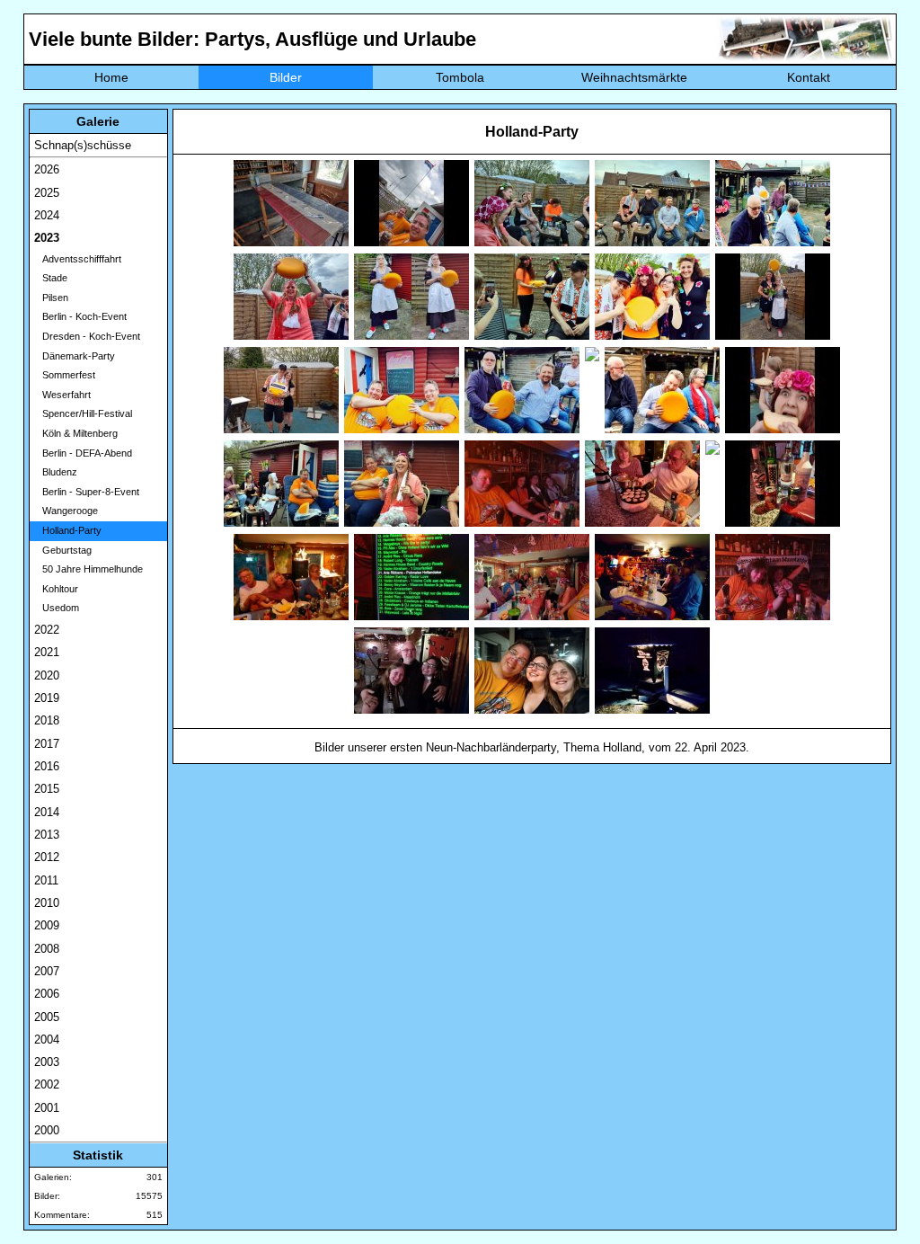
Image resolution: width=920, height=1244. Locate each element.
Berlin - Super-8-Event (86, 491)
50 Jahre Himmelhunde (88, 569)
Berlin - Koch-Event (80, 316)
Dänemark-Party (74, 356)
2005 (46, 1017)
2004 (46, 1039)
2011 (46, 880)
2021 (46, 652)
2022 (46, 629)
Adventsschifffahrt (77, 258)
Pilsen (51, 297)
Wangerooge (66, 510)
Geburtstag (63, 550)
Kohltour (56, 588)
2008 (46, 948)
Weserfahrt (62, 394)
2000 (46, 1130)
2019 (46, 698)
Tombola (460, 77)
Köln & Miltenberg (76, 433)
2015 (46, 788)
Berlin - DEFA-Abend (83, 453)
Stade (50, 277)
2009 (46, 925)
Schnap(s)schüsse (82, 145)
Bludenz (55, 471)
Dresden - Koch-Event (87, 336)
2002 (46, 1084)
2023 (46, 237)
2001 (46, 1108)
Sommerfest (64, 374)
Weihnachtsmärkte (634, 77)
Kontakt (808, 77)
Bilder (286, 77)
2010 (46, 903)
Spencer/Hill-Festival (83, 413)
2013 (46, 834)
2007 (46, 971)
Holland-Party (68, 530)
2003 (46, 1062)
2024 (46, 215)
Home (111, 77)
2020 (46, 675)
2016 (46, 766)
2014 (46, 812)
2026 (46, 169)
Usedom (56, 607)
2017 (46, 744)
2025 (46, 193)
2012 (46, 857)
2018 (46, 720)
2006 (46, 993)
